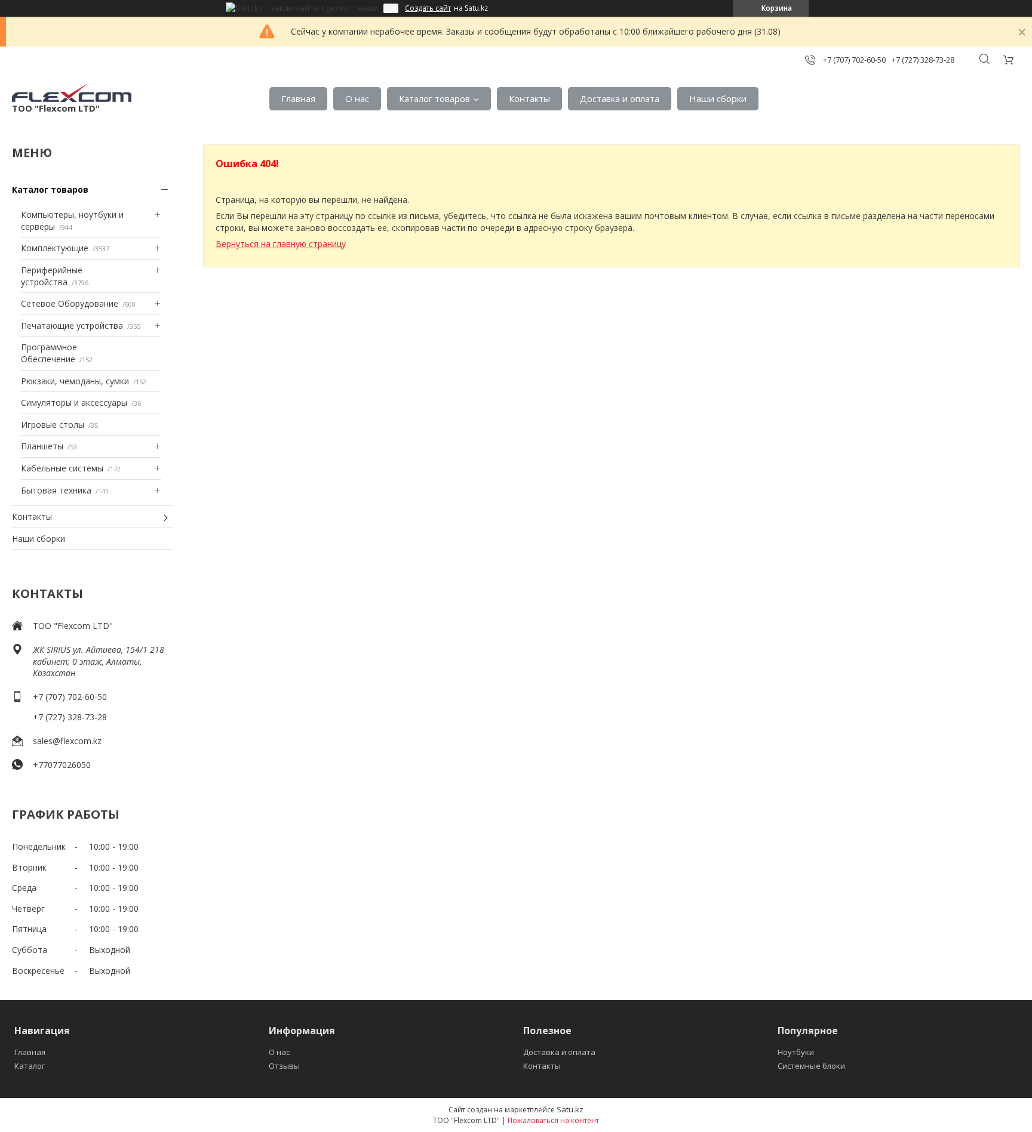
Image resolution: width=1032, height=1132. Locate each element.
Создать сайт (428, 8)
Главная (298, 98)
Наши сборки (718, 98)
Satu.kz (570, 1109)
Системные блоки (811, 1065)
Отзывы (284, 1065)
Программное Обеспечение (49, 353)
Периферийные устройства (51, 276)
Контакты (529, 98)
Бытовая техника (56, 490)
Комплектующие (54, 248)
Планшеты (42, 446)
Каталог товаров (434, 98)
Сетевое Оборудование (69, 303)
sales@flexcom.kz (67, 741)
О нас (357, 98)
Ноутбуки (796, 1052)
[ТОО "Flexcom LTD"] (71, 93)
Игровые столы (52, 424)
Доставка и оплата (619, 98)
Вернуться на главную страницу (281, 243)
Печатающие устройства (72, 325)
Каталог (29, 1065)
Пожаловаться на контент (553, 1120)
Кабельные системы (62, 468)
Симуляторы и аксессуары (74, 402)
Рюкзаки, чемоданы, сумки (75, 381)
